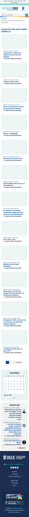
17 (5, 387)
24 (5, 389)
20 (14, 387)
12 (11, 384)
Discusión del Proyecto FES (12, 158)
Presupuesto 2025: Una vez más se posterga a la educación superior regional (14, 322)
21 (17, 387)
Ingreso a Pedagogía (10, 134)
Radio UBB (14, 483)
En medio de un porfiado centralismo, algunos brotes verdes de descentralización (13, 212)
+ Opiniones (21, 448)
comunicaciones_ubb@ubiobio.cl (14, 464)
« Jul (14, 398)
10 (5, 384)
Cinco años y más (9, 239)
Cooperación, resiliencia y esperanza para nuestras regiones (12, 55)
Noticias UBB (14, 480)
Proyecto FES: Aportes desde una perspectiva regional (13, 108)
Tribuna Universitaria (14, 476)
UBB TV (15, 485)
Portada (14, 471)
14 (17, 384)
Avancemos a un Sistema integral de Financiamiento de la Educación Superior (13, 293)
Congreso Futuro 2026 (11, 82)
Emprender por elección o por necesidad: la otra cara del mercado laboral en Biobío (12, 412)
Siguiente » (19, 362)
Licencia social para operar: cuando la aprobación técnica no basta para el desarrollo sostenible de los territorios (12, 429)
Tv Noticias (14, 474)
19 (11, 387)
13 (14, 384)
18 (8, 387)
